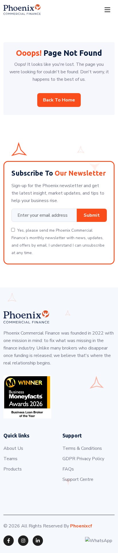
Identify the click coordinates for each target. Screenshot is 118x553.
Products (12, 469)
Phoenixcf (81, 526)
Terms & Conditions (82, 448)
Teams (10, 459)
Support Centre (77, 479)
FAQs (68, 469)
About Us (13, 448)
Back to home (59, 100)
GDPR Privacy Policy (83, 459)
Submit (92, 215)
